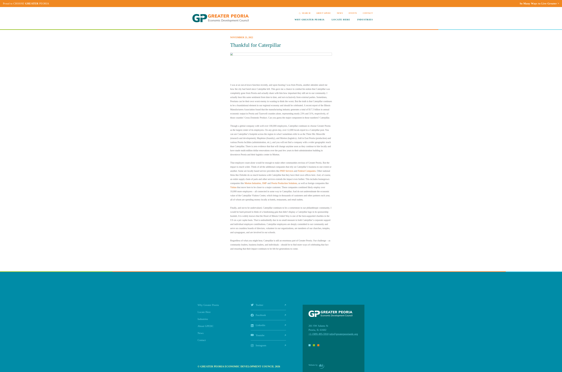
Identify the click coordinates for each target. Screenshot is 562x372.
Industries (365, 19)
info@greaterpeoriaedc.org (343, 334)
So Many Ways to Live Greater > (539, 3)
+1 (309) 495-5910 (319, 334)
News (340, 13)
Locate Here (341, 19)
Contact (368, 13)
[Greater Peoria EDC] (220, 18)
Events (353, 13)
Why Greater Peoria (310, 19)
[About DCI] (321, 366)
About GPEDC (323, 13)
